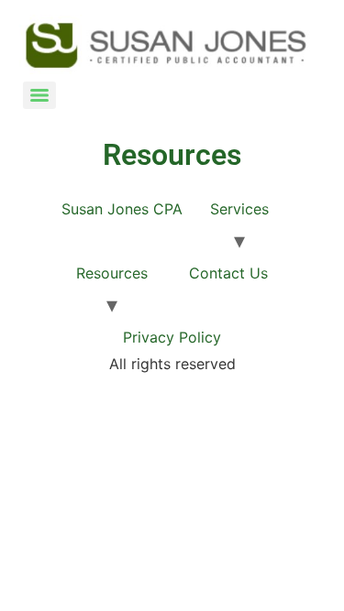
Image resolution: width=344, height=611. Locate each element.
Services (239, 209)
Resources (112, 273)
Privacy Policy (172, 337)
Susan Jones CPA (122, 209)
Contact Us (228, 273)
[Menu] (39, 95)
